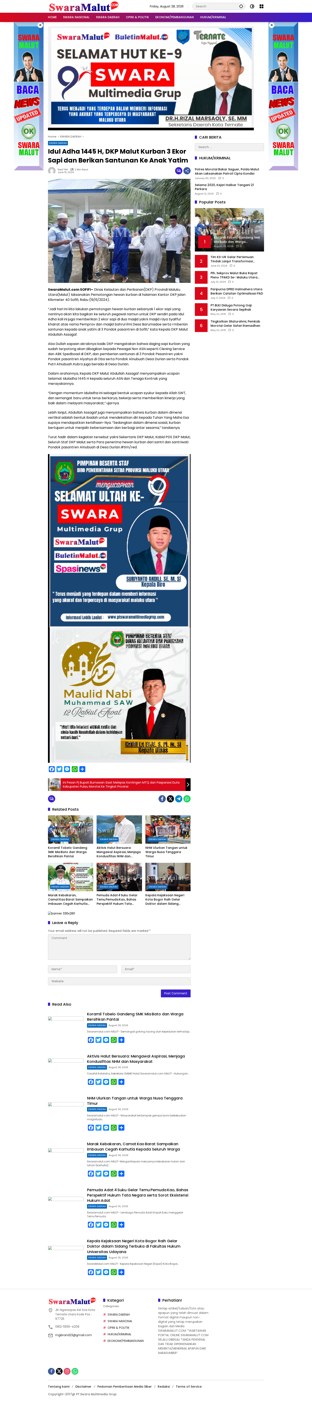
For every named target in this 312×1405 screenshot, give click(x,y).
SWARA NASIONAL (120, 1321)
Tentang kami (58, 1386)
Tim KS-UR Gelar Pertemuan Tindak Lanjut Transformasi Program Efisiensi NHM (232, 259)
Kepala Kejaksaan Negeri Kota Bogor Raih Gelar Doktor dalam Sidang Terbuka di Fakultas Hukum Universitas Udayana (166, 899)
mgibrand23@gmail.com (73, 1335)
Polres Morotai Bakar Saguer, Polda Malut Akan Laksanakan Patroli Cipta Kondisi (227, 171)
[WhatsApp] (187, 798)
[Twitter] (170, 798)
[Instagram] (67, 1371)
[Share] (187, 170)
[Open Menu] (261, 6)
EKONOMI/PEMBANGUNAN (126, 1341)
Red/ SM (63, 169)
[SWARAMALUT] (84, 6)
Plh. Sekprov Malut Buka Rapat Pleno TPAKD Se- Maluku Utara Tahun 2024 (234, 275)
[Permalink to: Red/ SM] (53, 171)
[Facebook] (162, 798)
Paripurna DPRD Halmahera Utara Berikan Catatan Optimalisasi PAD (237, 291)
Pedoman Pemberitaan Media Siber (124, 1386)
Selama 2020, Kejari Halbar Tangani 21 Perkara (224, 187)
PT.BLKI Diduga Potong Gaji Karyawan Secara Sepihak (231, 307)
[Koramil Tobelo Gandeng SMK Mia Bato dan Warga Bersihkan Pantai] (70, 829)
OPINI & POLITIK (118, 1328)
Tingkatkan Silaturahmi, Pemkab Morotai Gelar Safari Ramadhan (235, 324)
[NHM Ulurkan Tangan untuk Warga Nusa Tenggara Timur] (168, 829)
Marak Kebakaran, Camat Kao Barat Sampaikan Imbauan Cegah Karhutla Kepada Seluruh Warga (70, 899)
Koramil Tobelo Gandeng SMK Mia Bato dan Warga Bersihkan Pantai (67, 852)
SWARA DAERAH (58, 143)
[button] (241, 6)
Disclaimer (83, 1386)
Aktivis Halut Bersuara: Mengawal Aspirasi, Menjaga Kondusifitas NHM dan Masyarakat (119, 852)
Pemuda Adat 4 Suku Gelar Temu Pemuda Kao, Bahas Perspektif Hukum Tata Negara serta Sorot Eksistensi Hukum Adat (117, 899)
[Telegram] (178, 798)
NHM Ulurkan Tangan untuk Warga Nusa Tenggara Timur (166, 852)
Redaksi (164, 1386)
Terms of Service (189, 1386)
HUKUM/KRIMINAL (119, 1334)
